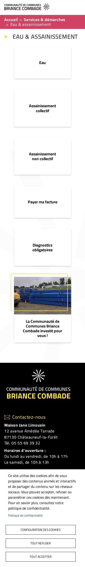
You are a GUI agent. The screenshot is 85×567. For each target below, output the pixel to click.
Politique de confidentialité (25, 515)
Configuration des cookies (41, 530)
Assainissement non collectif (42, 156)
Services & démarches (44, 19)
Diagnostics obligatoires (42, 247)
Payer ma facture (42, 202)
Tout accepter (40, 557)
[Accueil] (40, 6)
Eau (42, 62)
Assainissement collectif (42, 108)
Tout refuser (40, 543)
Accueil (11, 19)
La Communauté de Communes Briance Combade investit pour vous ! (42, 328)
